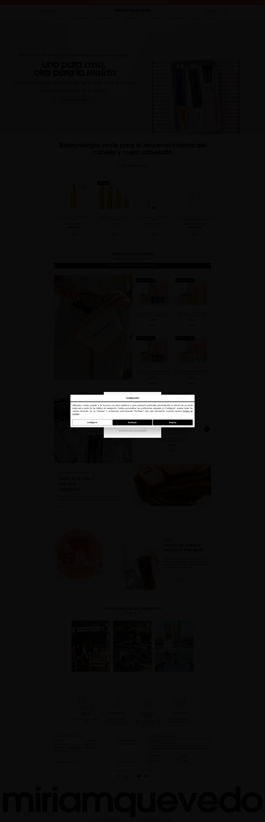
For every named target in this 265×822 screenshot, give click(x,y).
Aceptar (173, 422)
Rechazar (132, 422)
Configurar (92, 422)
